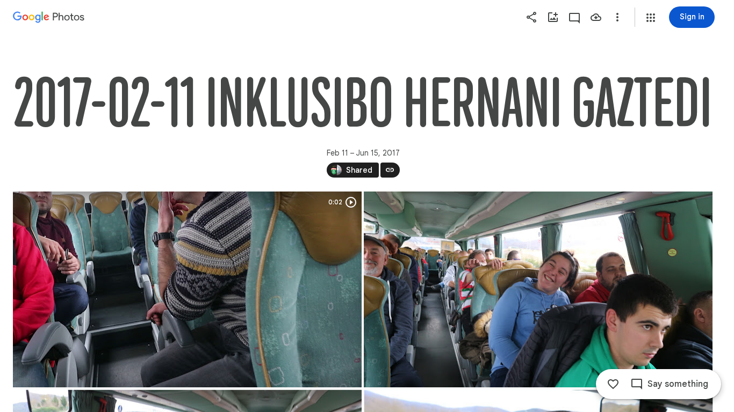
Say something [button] (677, 384)
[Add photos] (553, 17)
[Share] (531, 17)
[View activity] (574, 17)
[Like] (613, 384)
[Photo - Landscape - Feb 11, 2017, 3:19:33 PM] (538, 289)
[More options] (617, 17)
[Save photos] (596, 17)
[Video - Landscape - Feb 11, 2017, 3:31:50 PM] (187, 289)
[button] (650, 17)
